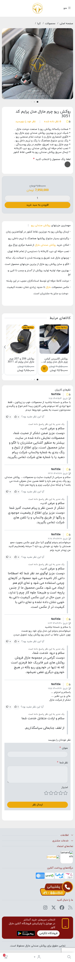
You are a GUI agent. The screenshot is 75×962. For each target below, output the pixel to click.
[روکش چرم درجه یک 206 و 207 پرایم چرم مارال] (20, 339)
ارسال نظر (37, 804)
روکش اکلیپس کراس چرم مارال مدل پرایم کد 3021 (55, 362)
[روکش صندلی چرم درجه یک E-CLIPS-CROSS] (54, 339)
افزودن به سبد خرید (37, 205)
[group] (37, 65)
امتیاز (65, 787)
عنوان (65, 748)
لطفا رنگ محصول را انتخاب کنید (53, 159)
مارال (49, 287)
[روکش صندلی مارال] (37, 8)
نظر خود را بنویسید (25, 121)
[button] (6, 957)
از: (69, 398)
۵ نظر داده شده (52, 121)
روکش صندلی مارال (46, 245)
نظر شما (63, 762)
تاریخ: (65, 398)
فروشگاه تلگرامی (48, 933)
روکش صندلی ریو (39, 225)
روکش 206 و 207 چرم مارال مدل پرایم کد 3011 (21, 360)
